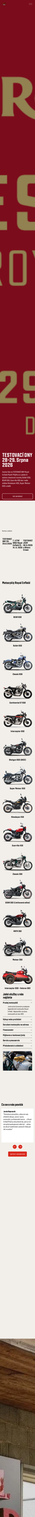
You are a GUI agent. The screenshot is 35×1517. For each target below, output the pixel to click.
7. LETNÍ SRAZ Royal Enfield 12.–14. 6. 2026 (17, 544)
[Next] (20, 1146)
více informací (17, 496)
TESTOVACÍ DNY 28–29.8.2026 (7, 541)
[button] (29, 531)
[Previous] (14, 1146)
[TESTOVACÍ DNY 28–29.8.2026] (7, 534)
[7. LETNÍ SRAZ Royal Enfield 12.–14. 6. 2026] (17, 535)
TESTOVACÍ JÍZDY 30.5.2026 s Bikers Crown (27, 545)
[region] (17, 1129)
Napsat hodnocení (17, 1154)
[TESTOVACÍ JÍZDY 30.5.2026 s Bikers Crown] (28, 535)
